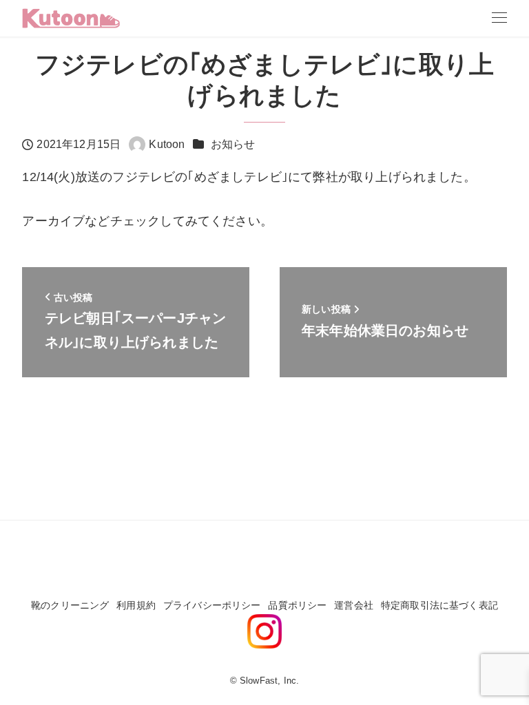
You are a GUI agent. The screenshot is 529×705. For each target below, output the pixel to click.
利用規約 (136, 605)
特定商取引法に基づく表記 (439, 605)
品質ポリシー (297, 605)
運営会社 (353, 605)
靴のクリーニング (70, 605)
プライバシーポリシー (212, 605)
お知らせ (233, 144)
